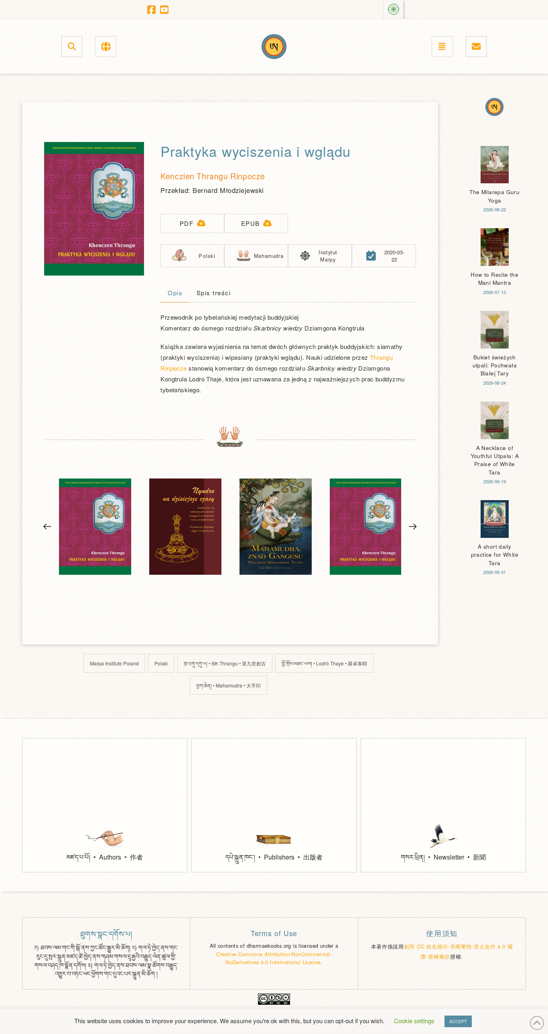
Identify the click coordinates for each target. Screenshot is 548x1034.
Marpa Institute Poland (114, 663)
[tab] (174, 293)
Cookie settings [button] (414, 1020)
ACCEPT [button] (458, 1021)
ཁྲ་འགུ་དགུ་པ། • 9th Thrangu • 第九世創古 (225, 663)
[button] (72, 46)
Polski (161, 663)
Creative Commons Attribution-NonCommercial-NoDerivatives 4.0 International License (274, 958)
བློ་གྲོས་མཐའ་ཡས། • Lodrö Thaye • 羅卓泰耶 (324, 663)
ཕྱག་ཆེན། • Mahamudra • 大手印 (228, 685)
